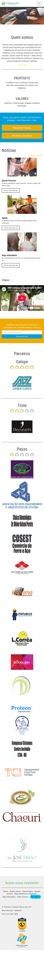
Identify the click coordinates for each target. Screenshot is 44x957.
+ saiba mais (22, 65)
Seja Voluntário (9, 255)
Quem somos (15, 891)
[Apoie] (22, 213)
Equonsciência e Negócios (25, 894)
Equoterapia (28, 891)
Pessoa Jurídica (22, 135)
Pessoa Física (22, 127)
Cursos (10, 894)
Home (5, 891)
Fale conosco (23, 897)
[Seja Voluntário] (22, 250)
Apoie (5, 218)
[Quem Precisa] (22, 175)
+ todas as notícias (35, 155)
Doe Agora (35, 897)
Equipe (37, 891)
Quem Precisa (9, 180)
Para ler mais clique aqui (11, 190)
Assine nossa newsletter (22, 883)
